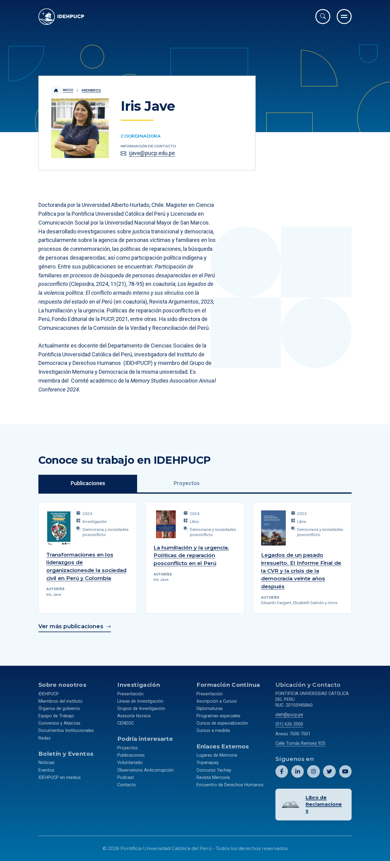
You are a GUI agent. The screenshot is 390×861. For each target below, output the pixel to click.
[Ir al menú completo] (344, 16)
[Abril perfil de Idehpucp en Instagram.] (313, 771)
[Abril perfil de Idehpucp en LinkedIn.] (297, 771)
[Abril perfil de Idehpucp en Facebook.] (281, 771)
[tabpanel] (195, 565)
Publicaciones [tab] (88, 483)
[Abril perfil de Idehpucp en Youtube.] (345, 771)
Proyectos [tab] (187, 483)
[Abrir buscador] (322, 16)
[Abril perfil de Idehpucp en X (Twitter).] (329, 771)
